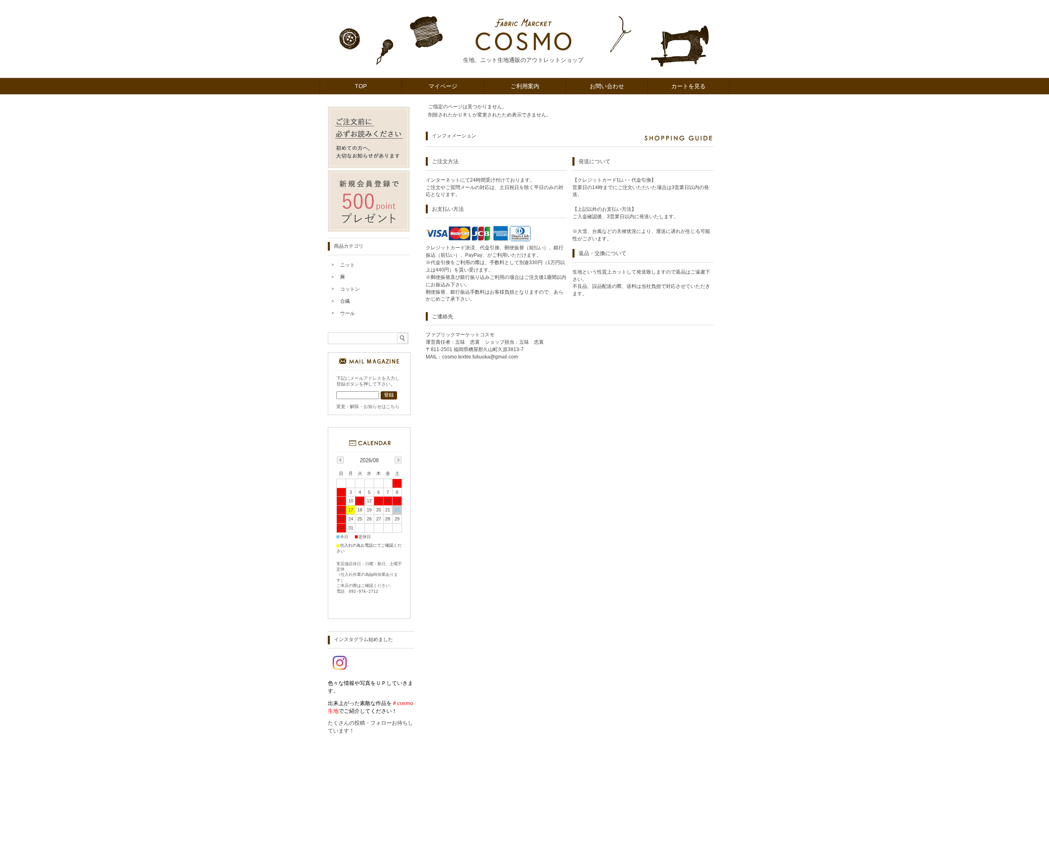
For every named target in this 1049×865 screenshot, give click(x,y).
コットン (350, 289)
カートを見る (688, 86)
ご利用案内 (525, 86)
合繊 (345, 301)
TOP (361, 86)
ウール (347, 313)
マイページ (443, 86)
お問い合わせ (607, 86)
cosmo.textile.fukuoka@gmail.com (480, 357)
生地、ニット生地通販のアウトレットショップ (523, 60)
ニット (347, 265)
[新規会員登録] (369, 229)
